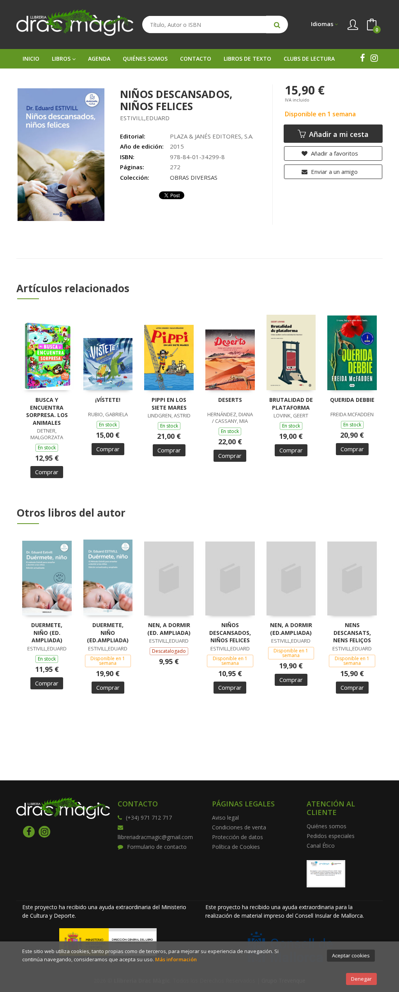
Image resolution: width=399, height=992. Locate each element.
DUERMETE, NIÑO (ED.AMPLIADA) (108, 632)
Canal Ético (321, 845)
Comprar (46, 472)
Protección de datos (237, 837)
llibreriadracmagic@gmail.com (155, 837)
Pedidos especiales (331, 836)
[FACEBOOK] (362, 58)
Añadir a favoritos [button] (333, 153)
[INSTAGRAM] (374, 58)
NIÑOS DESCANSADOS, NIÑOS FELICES (230, 632)
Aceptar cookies (351, 955)
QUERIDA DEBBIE (352, 399)
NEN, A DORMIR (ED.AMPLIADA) (291, 628)
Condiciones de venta (239, 827)
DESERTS (230, 399)
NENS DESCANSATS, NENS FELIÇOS (352, 632)
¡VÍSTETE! (107, 399)
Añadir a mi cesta (338, 134)
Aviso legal (225, 817)
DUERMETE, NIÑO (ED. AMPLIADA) (46, 632)
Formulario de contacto (157, 846)
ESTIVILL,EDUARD (144, 118)
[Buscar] (277, 24)
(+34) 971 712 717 (149, 817)
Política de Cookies (236, 846)
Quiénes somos (326, 826)
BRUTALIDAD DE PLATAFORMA (291, 403)
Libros (62, 58)
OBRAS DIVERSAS (193, 177)
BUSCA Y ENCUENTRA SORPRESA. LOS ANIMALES (47, 411)
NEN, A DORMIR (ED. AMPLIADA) (169, 628)
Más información (176, 959)
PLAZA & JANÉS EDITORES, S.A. (211, 136)
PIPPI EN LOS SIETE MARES (169, 403)
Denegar (361, 978)
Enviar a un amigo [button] (333, 171)
